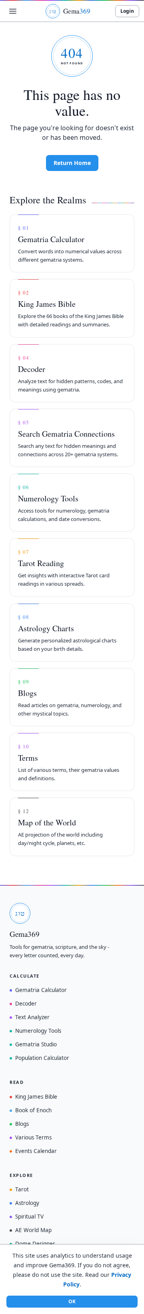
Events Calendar (36, 1151)
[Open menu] (13, 11)
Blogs (22, 1123)
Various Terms (33, 1137)
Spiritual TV (29, 1216)
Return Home (72, 163)
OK (72, 1301)
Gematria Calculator (41, 990)
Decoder (26, 1003)
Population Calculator (42, 1058)
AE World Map (33, 1230)
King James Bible (36, 1096)
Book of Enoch (33, 1110)
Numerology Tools (38, 1030)
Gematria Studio (36, 1044)
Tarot (22, 1189)
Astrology (27, 1203)
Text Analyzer (32, 1017)
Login (127, 11)
